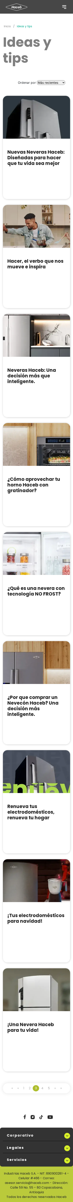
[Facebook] (25, 1118)
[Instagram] (33, 1118)
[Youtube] (50, 1118)
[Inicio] (16, 7)
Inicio (7, 26)
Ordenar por (27, 83)
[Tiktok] (41, 1118)
